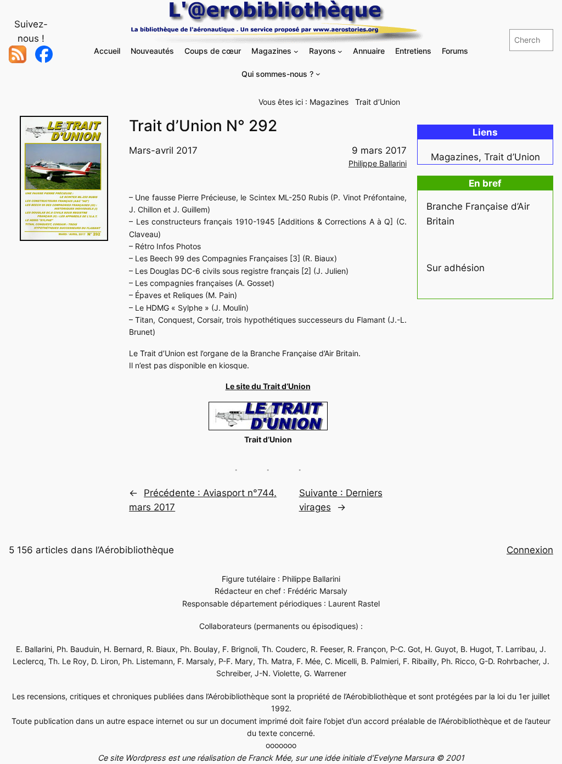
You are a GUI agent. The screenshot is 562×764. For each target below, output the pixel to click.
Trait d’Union (377, 101)
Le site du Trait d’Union (268, 386)
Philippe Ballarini (378, 163)
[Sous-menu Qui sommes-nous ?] (318, 73)
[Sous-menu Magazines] (296, 51)
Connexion (530, 549)
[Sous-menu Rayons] (340, 51)
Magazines (329, 101)
